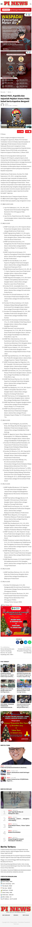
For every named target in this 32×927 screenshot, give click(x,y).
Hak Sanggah (6, 915)
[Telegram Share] (25, 642)
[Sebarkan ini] (17, 642)
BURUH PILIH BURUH (14, 832)
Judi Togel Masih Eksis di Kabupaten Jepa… (15, 812)
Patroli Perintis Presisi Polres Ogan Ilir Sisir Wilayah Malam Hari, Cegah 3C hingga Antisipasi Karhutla (23, 705)
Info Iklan (26, 915)
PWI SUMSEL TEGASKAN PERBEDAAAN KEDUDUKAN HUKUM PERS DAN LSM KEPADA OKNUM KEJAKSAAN (7, 705)
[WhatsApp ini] (29, 642)
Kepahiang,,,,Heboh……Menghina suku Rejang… (18, 819)
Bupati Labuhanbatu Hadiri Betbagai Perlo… (18, 773)
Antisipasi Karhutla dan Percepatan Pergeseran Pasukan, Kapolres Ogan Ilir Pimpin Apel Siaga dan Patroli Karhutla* (24, 675)
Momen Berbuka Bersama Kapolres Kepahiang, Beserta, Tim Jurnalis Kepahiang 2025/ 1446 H (7, 650)
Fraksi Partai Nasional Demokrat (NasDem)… (14, 767)
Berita (2, 766)
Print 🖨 (20, 131)
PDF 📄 (28, 131)
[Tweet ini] (21, 642)
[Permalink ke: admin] (2, 104)
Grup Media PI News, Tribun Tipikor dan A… (19, 826)
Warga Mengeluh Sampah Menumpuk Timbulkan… (16, 839)
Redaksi (16, 915)
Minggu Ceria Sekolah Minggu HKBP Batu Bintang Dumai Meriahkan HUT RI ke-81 (7, 690)
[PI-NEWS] (16, 4)
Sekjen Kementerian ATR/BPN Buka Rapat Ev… (17, 780)
